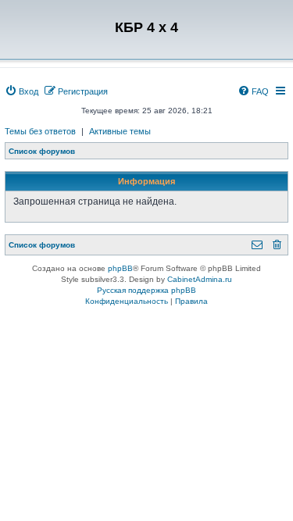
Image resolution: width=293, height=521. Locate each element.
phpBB (120, 268)
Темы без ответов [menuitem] (40, 131)
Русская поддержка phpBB (146, 290)
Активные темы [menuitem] (120, 131)
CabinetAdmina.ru (199, 279)
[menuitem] (21, 91)
